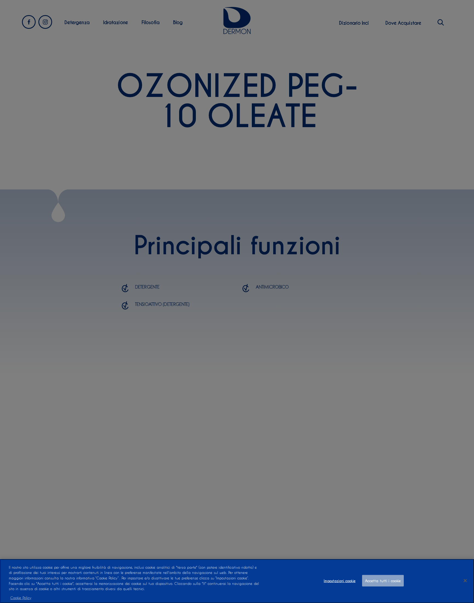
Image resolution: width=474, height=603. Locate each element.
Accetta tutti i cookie (383, 581)
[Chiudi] (465, 580)
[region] (237, 581)
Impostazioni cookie (339, 581)
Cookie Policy (20, 597)
